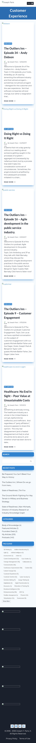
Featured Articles (9, 528)
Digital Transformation (22, 583)
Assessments (8, 555)
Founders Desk (8, 531)
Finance (24, 595)
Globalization (9, 598)
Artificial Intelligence (17, 552)
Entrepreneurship (10, 592)
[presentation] (18, 31)
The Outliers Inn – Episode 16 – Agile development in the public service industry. (16, 223)
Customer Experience (11, 573)
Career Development (11, 558)
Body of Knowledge (10, 525)
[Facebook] (16, 726)
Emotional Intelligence (12, 589)
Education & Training (21, 586)
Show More (6, 601)
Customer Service (10, 576)
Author (18, 555)
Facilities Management (11, 595)
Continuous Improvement (13, 567)
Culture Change (10, 570)
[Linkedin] (12, 726)
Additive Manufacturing (21, 549)
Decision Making (9, 580)
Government (21, 598)
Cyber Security (25, 576)
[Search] (30, 461)
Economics (8, 586)
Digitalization (8, 583)
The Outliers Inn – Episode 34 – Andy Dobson (15, 53)
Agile (6, 552)
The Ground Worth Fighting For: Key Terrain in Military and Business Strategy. (17, 499)
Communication (10, 564)
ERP (21, 592)
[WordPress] (23, 726)
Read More (9, 101)
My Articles (8, 129)
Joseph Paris (14, 62)
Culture (28, 567)
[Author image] (5, 62)
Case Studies (26, 558)
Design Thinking (23, 580)
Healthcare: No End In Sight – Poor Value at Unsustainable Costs (18, 396)
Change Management (12, 561)
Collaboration (27, 561)
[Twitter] (20, 726)
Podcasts (8, 43)
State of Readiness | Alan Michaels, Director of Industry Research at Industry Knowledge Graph (16, 510)
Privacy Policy (11, 739)
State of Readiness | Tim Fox (13, 490)
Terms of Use (24, 739)
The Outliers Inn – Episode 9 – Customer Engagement (17, 313)
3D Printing (7, 549)
